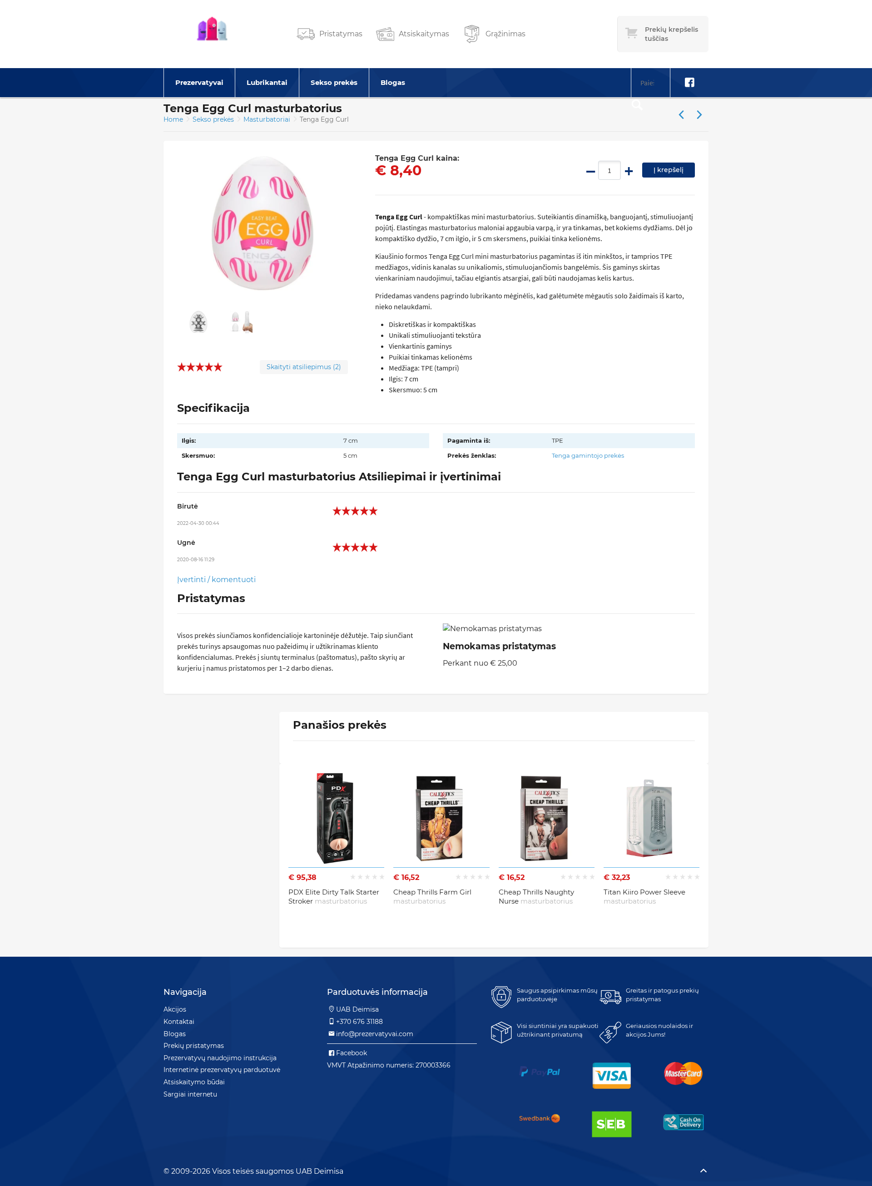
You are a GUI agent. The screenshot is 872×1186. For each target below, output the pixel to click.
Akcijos (175, 1009)
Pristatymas (340, 34)
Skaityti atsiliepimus (304, 367)
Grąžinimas (505, 34)
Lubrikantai (267, 82)
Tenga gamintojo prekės (588, 455)
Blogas (393, 82)
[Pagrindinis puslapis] (212, 34)
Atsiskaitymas (424, 34)
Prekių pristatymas (194, 1046)
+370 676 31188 (359, 1022)
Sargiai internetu (190, 1094)
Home (173, 119)
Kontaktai (179, 1022)
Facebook (351, 1053)
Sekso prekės (334, 82)
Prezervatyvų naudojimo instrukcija (220, 1058)
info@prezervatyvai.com (374, 1034)
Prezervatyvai (199, 82)
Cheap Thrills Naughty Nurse (536, 896)
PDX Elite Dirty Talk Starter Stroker (333, 896)
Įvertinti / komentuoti (216, 579)
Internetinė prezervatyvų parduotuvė (222, 1070)
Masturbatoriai (267, 119)
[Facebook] (689, 82)
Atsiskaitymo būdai (194, 1082)
